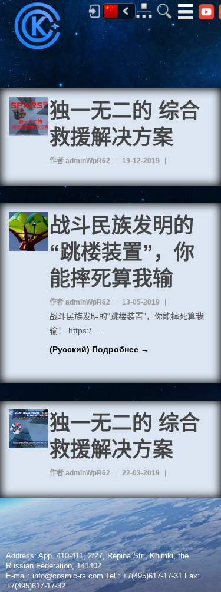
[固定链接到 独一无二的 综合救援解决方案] (28, 116)
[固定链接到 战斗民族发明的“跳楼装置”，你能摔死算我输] (28, 231)
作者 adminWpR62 (80, 161)
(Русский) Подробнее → (99, 349)
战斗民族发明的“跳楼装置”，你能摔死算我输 (122, 252)
